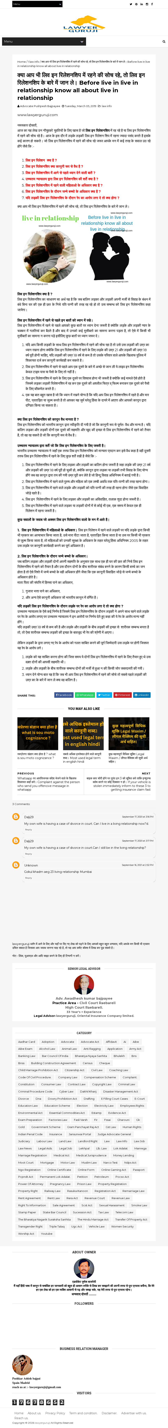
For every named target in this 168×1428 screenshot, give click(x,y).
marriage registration (32, 1155)
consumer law (51, 1084)
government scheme (45, 1127)
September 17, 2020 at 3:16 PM (137, 816)
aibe (136, 1041)
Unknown (31, 865)
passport (139, 1169)
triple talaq (57, 1226)
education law (28, 1105)
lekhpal (84, 1148)
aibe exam (25, 1048)
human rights (132, 1127)
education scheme (57, 1105)
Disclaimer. (109, 1413)
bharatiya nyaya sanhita (91, 1056)
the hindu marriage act (93, 1219)
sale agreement (64, 1205)
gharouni (123, 1119)
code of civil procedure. (34, 1077)
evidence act (117, 1112)
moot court (26, 1162)
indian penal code (30, 1134)
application (115, 1048)
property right (28, 1191)
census (87, 1063)
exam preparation (30, 1119)
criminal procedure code (35, 1091)
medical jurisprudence (91, 1155)
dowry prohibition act (62, 1098)
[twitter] (131, 4)
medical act (61, 1155)
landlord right (88, 1141)
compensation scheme (100, 1077)
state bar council (54, 1212)
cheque (104, 1063)
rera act (72, 1198)
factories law (58, 1119)
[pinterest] (136, 4)
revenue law (121, 1198)
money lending (123, 1155)
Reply (28, 829)
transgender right (30, 1226)
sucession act (82, 1212)
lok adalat (121, 1148)
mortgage (47, 1162)
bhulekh (119, 1056)
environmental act (30, 1112)
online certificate (59, 1169)
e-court (140, 1098)
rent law (54, 1198)
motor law (68, 1162)
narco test (110, 1162)
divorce (23, 1098)
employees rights (132, 1105)
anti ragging (92, 1048)
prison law (84, 1184)
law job (139, 1141)
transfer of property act (131, 1219)
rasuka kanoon (77, 1191)
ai (125, 1041)
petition (82, 1176)
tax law (103, 1212)
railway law (52, 1191)
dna (38, 1098)
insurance (55, 1134)
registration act (105, 1191)
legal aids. (45, 1148)
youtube (46, 1233)
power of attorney (30, 1184)
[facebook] (152, 4)
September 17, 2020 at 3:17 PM (137, 840)
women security (122, 1226)
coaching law (118, 1070)
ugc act (76, 1226)
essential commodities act (67, 1112)
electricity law (104, 1105)
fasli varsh (80, 1119)
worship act (26, 1233)
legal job (65, 1148)
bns (134, 1056)
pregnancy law (60, 1184)
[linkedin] (142, 4)
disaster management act (120, 1091)
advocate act (90, 1041)
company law (67, 1077)
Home (19, 1413)
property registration (112, 1184)
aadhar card (26, 1041)
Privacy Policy (55, 1413)
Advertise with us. (133, 1413)
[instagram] (147, 4)
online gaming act (113, 1169)
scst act (87, 1205)
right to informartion (32, 1205)
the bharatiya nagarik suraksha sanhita (44, 1219)
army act (135, 1048)
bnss (21, 1063)
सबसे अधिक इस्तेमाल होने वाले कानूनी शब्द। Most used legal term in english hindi (82, 758)
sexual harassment (112, 1205)
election (82, 1105)
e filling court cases (114, 1098)
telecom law (124, 1212)
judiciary (24, 1141)
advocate (67, 1041)
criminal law (126, 1084)
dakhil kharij (88, 1091)
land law (65, 1141)
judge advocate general (114, 1134)
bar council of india (55, 1056)
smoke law (139, 1205)
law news (25, 1148)
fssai (107, 1119)
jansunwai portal (80, 1134)
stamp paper (27, 1212)
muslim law (89, 1162)
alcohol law (47, 1048)
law (107, 1141)
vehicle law (96, 1226)
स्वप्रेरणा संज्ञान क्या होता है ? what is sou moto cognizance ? (36, 756)
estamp (97, 1112)
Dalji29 (29, 817)
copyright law (101, 1084)
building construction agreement (53, 1063)
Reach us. (21, 1418)
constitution (26, 1084)
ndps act (130, 1162)
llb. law (101, 1148)
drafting (89, 1098)
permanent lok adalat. (55, 1176)
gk (138, 1119)
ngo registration (29, 1169)
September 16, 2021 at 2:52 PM (137, 865)
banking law (26, 1056)
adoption (48, 1041)
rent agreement (29, 1198)
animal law (69, 1048)
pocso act (122, 1176)
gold (21, 1127)
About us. (34, 1413)
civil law (96, 1070)
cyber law (66, 1091)
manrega (140, 1148)
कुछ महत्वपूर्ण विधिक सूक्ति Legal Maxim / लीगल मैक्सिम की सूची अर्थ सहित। (128, 758)
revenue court (95, 1198)
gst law (111, 1127)
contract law (76, 1084)
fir (96, 1119)
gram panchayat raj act (83, 1127)
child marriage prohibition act (38, 1070)
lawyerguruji (42, 1422)
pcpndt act (25, 1176)
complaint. (130, 1077)
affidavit (111, 1041)
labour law (44, 1141)
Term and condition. (83, 1413)
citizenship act (74, 1070)
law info (107, 106)
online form (86, 1169)
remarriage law (133, 1191)
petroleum (101, 1176)
